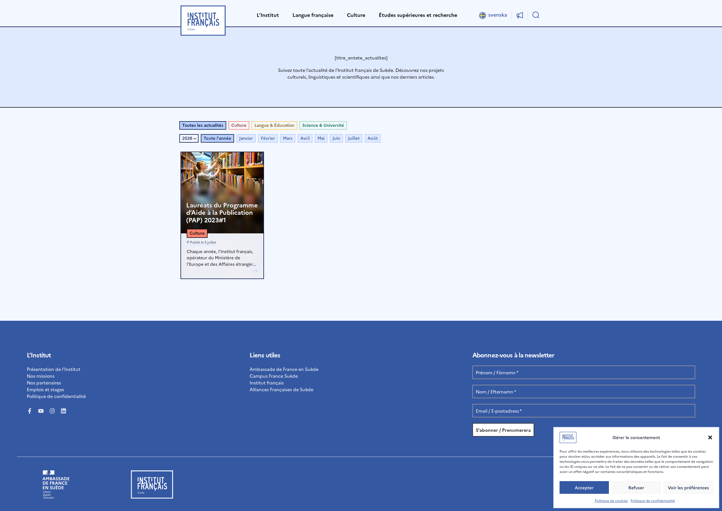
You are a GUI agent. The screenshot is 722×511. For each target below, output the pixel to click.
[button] (710, 437)
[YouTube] (41, 411)
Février (268, 138)
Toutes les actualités (202, 125)
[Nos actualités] (519, 15)
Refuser (636, 487)
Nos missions (40, 376)
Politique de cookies (611, 500)
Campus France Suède (274, 376)
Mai (321, 138)
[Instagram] (52, 411)
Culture (238, 125)
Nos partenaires (44, 382)
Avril (305, 138)
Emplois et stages (45, 389)
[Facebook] (29, 411)
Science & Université (323, 125)
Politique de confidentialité (653, 500)
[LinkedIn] (63, 411)
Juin (336, 138)
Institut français (267, 382)
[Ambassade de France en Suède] (56, 497)
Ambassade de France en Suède (284, 369)
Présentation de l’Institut (53, 369)
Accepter (584, 487)
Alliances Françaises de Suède (281, 389)
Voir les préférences (688, 487)
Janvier (246, 138)
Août (372, 138)
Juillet (354, 138)
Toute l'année (217, 138)
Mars (287, 138)
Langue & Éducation (274, 125)
